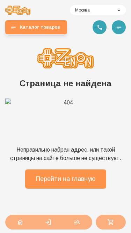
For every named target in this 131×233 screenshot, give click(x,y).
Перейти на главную (65, 178)
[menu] (119, 27)
